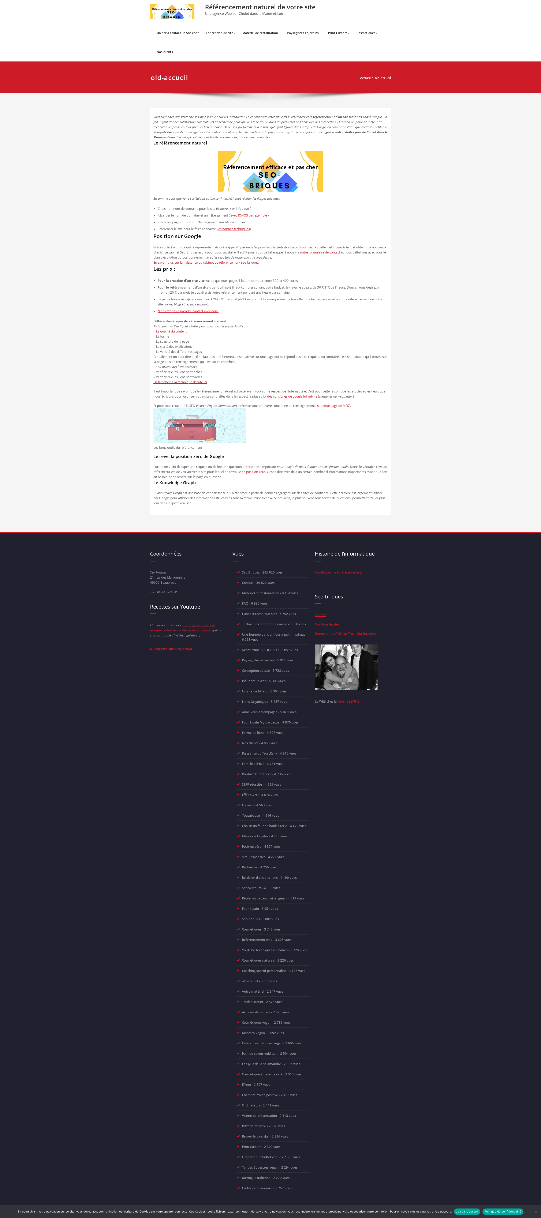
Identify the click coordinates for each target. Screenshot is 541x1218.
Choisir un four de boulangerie (264, 826)
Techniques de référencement (264, 624)
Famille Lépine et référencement (338, 572)
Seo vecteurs (251, 888)
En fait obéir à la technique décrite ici (180, 382)
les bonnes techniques (233, 229)
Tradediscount (252, 1002)
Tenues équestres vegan (260, 1167)
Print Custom (337, 33)
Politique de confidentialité (503, 1211)
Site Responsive (253, 857)
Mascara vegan (253, 1033)
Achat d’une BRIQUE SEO (260, 650)
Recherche (250, 867)
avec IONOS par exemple (249, 215)
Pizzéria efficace (254, 1126)
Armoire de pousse (256, 1012)
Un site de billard (255, 691)
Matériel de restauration (260, 33)
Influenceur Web (254, 681)
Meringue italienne (256, 1178)
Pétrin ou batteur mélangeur (263, 898)
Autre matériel (253, 991)
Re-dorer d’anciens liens (260, 877)
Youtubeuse (251, 815)
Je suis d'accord (467, 1211)
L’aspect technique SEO (259, 614)
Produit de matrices (257, 774)
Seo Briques (251, 572)
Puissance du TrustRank (259, 753)
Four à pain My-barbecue (261, 722)
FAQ (245, 603)
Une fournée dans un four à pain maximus (273, 634)
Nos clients (165, 52)
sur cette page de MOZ (333, 405)
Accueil (365, 78)
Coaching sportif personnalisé (264, 971)
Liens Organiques (255, 701)
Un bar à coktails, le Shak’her (178, 33)
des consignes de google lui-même (292, 396)
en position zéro (253, 472)
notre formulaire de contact (320, 252)
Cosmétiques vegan (256, 1022)
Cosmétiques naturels (258, 960)
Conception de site (219, 33)
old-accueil (383, 78)
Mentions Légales (255, 836)
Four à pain (250, 908)
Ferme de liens (253, 732)
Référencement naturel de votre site (260, 7)
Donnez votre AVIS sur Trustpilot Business (345, 633)
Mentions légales (327, 624)
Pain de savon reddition (259, 1053)
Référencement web (257, 939)
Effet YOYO (250, 795)
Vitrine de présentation (259, 1115)
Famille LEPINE (253, 764)
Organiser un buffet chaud (261, 1157)
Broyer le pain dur (255, 1136)
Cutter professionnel (257, 1188)
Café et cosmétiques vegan (262, 1043)
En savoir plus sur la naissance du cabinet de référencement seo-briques (205, 262)
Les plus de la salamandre (261, 1064)
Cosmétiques (366, 33)
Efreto (246, 1084)
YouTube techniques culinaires (265, 950)
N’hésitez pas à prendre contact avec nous (188, 311)
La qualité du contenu (171, 331)
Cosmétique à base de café (262, 1074)
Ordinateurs (251, 1105)
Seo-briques (251, 919)
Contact (248, 582)
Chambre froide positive (260, 1095)
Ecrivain (248, 805)
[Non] (536, 1212)
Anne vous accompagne (259, 712)
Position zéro (251, 846)
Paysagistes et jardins (303, 33)
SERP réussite (252, 784)
